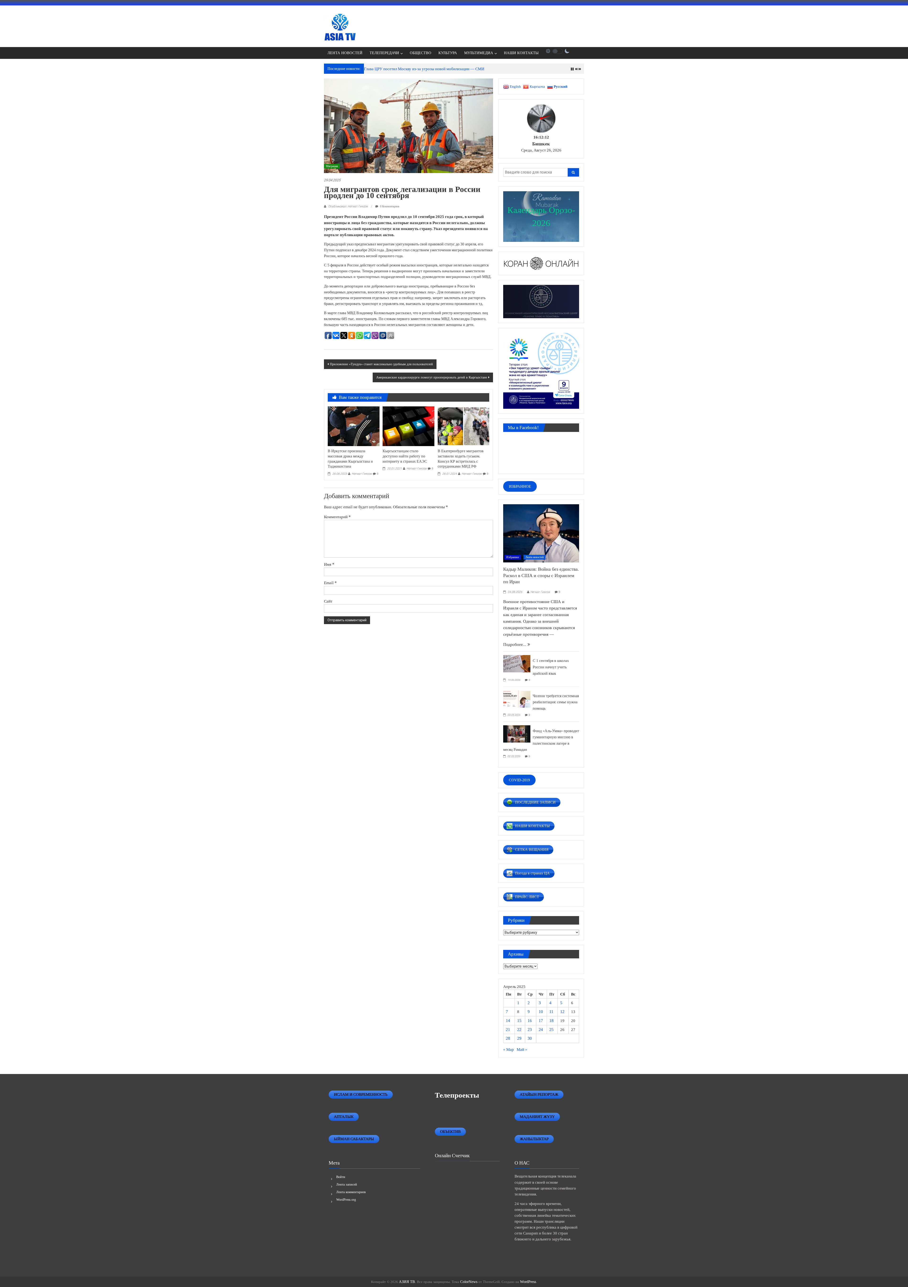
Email (330, 582)
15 (519, 1020)
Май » (522, 1049)
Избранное (512, 557)
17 (541, 1020)
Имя (329, 564)
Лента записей (346, 1184)
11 (551, 1011)
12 (562, 1011)
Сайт (328, 601)
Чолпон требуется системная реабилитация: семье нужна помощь (556, 702)
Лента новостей (534, 557)
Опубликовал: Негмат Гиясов (347, 206)
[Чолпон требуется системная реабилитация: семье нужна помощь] (516, 698)
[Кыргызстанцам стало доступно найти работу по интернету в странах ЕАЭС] (408, 425)
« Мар (508, 1049)
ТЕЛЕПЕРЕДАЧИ (384, 53)
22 (519, 1029)
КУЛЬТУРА (447, 53)
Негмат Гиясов (362, 473)
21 (508, 1029)
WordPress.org (346, 1199)
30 (530, 1038)
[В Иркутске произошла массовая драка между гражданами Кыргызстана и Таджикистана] (353, 425)
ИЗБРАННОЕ (520, 486)
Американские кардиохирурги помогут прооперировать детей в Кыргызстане (431, 377)
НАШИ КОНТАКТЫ (521, 53)
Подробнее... (515, 644)
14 (508, 1020)
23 (530, 1029)
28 (508, 1038)
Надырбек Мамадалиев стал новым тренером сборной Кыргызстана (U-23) (429, 69)
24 (541, 1029)
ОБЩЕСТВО (420, 53)
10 (541, 1011)
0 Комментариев (389, 206)
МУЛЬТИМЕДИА (478, 53)
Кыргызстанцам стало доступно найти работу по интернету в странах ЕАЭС (405, 456)
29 (519, 1038)
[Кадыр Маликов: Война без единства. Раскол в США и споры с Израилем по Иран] (541, 532)
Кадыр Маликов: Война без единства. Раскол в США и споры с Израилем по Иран (541, 575)
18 (551, 1020)
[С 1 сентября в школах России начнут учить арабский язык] (516, 663)
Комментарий (337, 516)
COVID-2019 (519, 780)
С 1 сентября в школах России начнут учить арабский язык (551, 666)
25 (551, 1029)
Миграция (332, 166)
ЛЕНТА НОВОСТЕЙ (344, 53)
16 (530, 1020)
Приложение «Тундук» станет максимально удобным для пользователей (381, 364)
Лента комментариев (351, 1192)
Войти (340, 1177)
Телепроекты (457, 1095)
